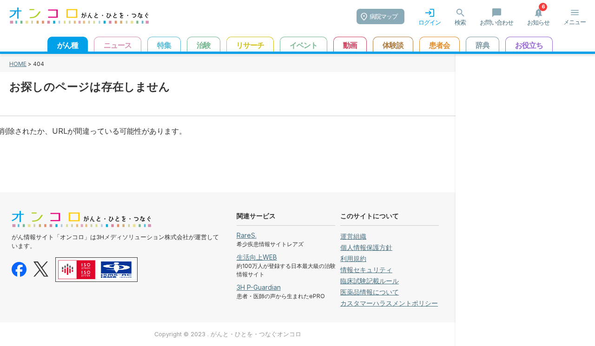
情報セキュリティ (366, 270)
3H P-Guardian (259, 287)
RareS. (247, 235)
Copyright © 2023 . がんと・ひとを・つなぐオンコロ (227, 334)
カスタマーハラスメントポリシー (389, 303)
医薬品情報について (369, 292)
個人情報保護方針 (366, 247)
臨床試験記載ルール (369, 281)
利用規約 (353, 258)
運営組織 (353, 236)
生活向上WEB (257, 257)
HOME (17, 63)
